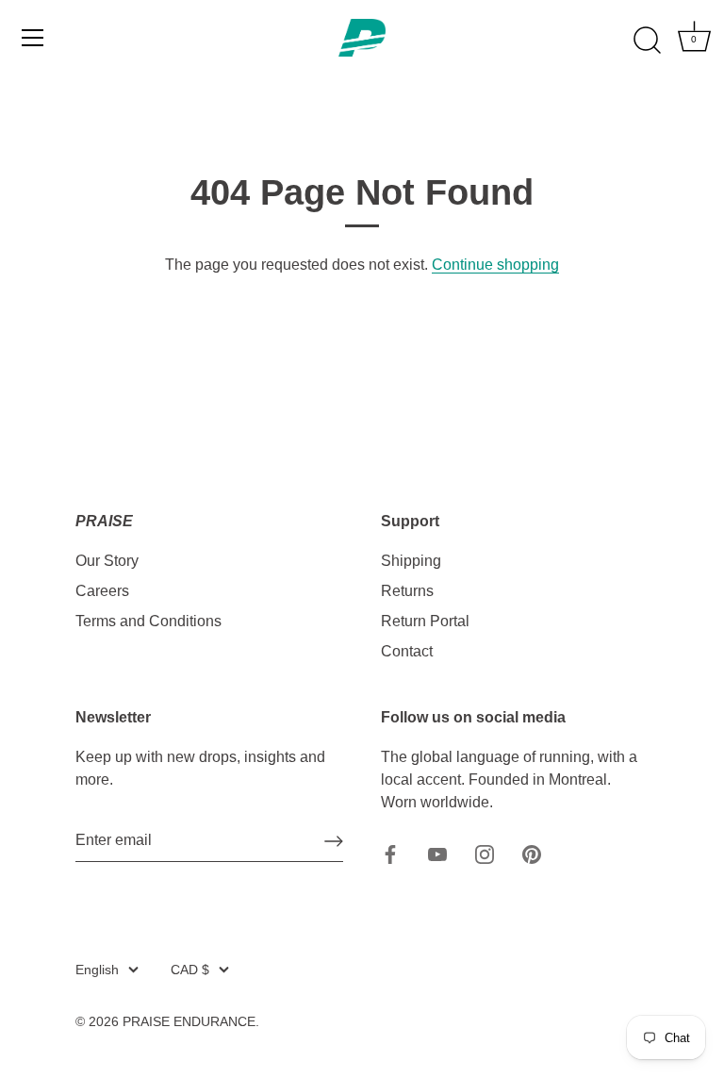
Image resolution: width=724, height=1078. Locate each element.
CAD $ (190, 970)
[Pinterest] (531, 853)
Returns (407, 591)
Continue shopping (495, 265)
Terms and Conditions (148, 621)
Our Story (107, 561)
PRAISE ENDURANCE (189, 1022)
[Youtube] (437, 853)
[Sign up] (333, 841)
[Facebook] (390, 853)
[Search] (646, 40)
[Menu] (33, 37)
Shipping (411, 561)
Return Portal (425, 621)
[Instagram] (484, 853)
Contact (407, 651)
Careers (102, 591)
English (97, 970)
